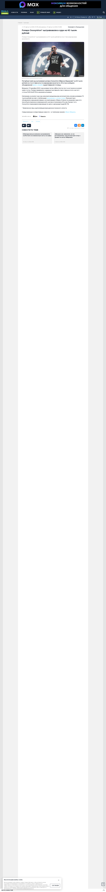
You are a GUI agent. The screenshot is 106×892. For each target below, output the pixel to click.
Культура (26, 22)
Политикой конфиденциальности (25, 888)
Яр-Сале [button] (99, 17)
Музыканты (25, 121)
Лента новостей (7, 890)
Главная (20, 22)
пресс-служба (38, 85)
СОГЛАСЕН (55, 885)
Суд (32, 121)
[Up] (103, 884)
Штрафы (38, 121)
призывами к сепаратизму (56, 98)
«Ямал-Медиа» (70, 112)
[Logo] (5, 12)
